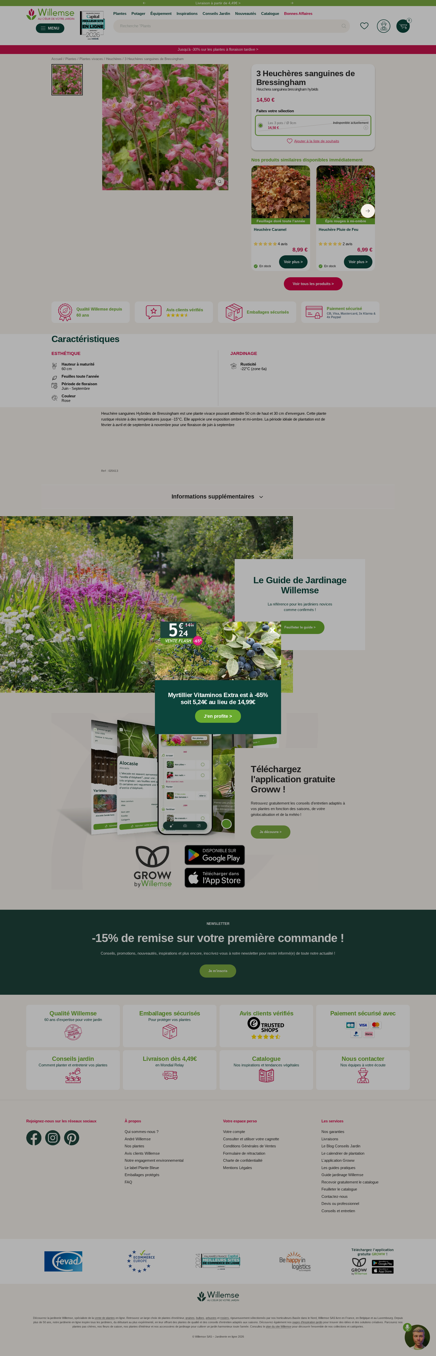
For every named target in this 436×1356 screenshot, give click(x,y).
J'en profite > (218, 716)
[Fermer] (272, 630)
